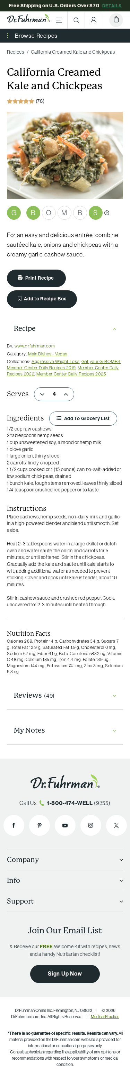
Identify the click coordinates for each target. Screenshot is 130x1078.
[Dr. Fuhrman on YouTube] (65, 825)
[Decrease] (42, 394)
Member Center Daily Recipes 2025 (71, 374)
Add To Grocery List (86, 418)
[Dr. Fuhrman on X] (116, 825)
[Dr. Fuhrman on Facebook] (13, 825)
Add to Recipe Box (45, 299)
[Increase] (66, 394)
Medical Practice (105, 1016)
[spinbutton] (54, 394)
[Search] (76, 20)
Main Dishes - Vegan (47, 353)
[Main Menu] (59, 20)
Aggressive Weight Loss (55, 361)
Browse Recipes (36, 35)
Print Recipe (39, 278)
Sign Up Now (65, 973)
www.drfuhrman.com (35, 345)
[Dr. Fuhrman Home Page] (28, 20)
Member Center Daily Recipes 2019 (41, 367)
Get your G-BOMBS (101, 361)
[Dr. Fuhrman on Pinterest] (39, 825)
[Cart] (116, 20)
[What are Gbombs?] (106, 212)
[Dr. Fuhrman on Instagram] (90, 825)
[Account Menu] (94, 20)
